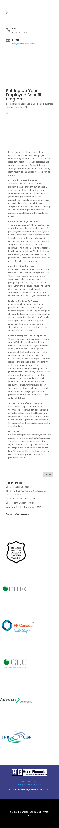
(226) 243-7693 (29, 781)
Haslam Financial (17, 104)
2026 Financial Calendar (17, 487)
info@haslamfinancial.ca (23, 44)
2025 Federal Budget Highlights (21, 503)
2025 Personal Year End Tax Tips (21, 498)
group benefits (21, 107)
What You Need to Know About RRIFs (24, 507)
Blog (42, 104)
